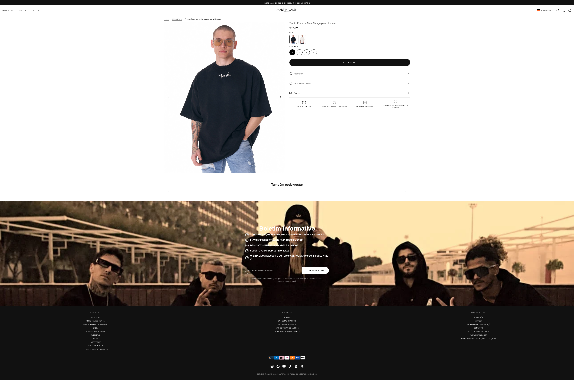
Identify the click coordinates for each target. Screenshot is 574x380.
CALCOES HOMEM (95, 346)
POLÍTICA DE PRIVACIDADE (478, 331)
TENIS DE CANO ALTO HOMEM (96, 349)
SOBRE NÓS (478, 317)
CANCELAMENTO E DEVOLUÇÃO (478, 324)
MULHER (22, 11)
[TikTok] (290, 366)
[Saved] (564, 10)
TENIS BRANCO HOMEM (95, 321)
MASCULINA (7, 11)
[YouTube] (284, 366)
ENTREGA (478, 321)
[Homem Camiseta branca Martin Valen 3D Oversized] (302, 39)
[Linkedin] (296, 366)
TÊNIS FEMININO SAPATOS (287, 324)
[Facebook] (278, 366)
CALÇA (95, 328)
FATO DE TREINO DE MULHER (287, 328)
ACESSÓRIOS (96, 342)
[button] (558, 10)
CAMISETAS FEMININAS (287, 321)
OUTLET (35, 11)
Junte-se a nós (315, 270)
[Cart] (570, 10)
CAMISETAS (95, 335)
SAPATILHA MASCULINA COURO (95, 324)
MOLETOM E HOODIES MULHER (287, 331)
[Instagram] (272, 366)
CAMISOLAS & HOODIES (95, 331)
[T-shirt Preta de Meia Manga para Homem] (293, 39)
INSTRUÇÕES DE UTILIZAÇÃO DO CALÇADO (478, 339)
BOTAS (95, 339)
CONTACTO (478, 328)
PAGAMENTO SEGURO (478, 335)
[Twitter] (302, 366)
